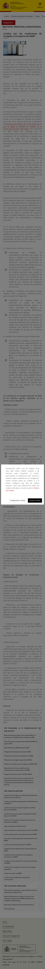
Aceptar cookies (35, 500)
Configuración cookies (17, 500)
